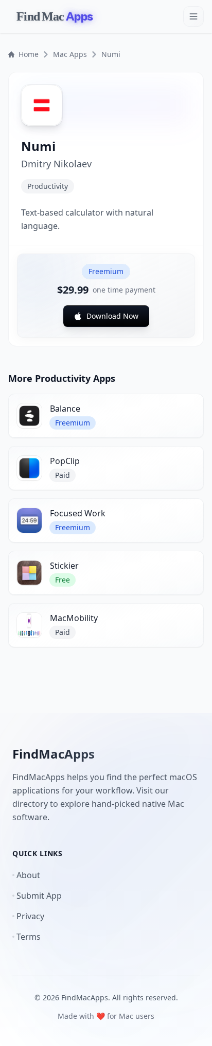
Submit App (39, 895)
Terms (28, 936)
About (28, 875)
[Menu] (193, 16)
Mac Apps (70, 54)
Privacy (30, 916)
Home (29, 54)
